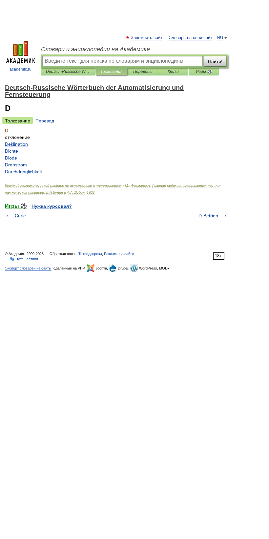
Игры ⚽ (204, 71)
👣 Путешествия (24, 259)
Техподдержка (90, 254)
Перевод (44, 120)
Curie (20, 215)
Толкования (111, 71)
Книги (173, 71)
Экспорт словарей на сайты (28, 268)
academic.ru (20, 69)
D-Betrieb (208, 215)
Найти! (215, 61)
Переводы (143, 71)
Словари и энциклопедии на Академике (95, 49)
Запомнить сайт (147, 37)
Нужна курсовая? (51, 206)
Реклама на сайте (119, 254)
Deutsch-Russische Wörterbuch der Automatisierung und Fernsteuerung (68, 71)
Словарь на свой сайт (190, 37)
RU (220, 37)
